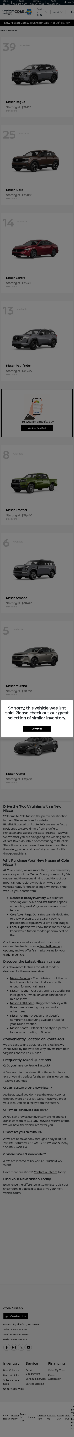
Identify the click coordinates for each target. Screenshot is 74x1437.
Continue (37, 728)
